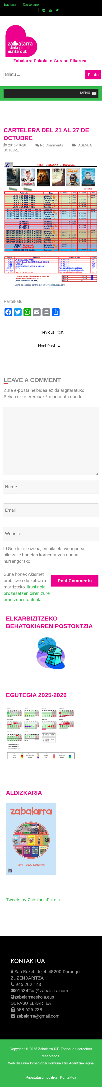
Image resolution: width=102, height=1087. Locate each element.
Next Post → (49, 346)
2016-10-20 (17, 145)
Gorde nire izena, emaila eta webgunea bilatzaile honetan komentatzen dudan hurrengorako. (44, 555)
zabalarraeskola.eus (34, 997)
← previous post (49, 332)
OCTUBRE (11, 150)
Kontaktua (68, 1077)
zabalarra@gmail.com (38, 1016)
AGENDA (85, 145)
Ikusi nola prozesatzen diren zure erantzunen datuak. (27, 593)
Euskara (10, 4)
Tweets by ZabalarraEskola (33, 900)
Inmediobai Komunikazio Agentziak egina (62, 1063)
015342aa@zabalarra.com (41, 990)
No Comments (51, 145)
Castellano (31, 4)
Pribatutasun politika (41, 1077)
